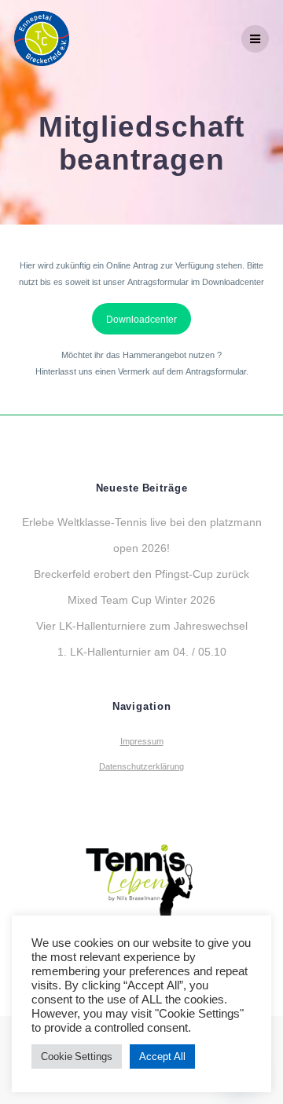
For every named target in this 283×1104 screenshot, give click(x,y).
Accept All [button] (162, 1056)
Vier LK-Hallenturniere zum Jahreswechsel (142, 625)
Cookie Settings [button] (76, 1056)
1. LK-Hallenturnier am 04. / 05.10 (141, 651)
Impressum (142, 741)
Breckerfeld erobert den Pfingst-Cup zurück (141, 573)
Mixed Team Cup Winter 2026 (141, 599)
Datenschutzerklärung (141, 766)
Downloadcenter (141, 319)
